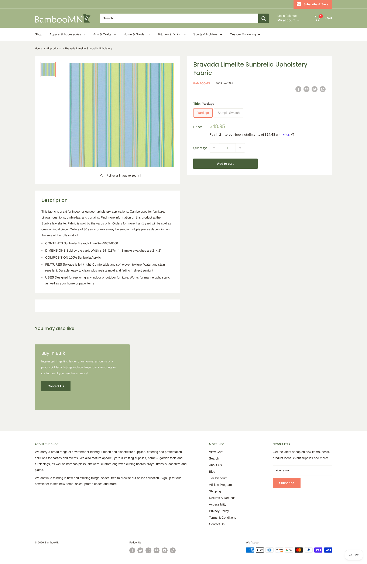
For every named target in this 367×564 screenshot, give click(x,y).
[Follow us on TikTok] (173, 550)
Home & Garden (134, 34)
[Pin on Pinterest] (306, 89)
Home (38, 48)
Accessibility (217, 504)
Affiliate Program (220, 484)
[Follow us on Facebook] (132, 550)
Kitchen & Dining (169, 34)
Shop (38, 34)
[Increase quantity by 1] (240, 147)
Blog (212, 471)
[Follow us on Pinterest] (157, 550)
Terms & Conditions (222, 517)
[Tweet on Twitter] (315, 89)
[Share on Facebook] (298, 89)
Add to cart (225, 163)
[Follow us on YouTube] (165, 550)
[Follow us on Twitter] (140, 550)
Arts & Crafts (102, 34)
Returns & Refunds (222, 498)
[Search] (263, 18)
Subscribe (286, 483)
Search (214, 458)
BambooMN (201, 83)
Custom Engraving (243, 34)
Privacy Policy (219, 511)
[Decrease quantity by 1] (214, 147)
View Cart (216, 452)
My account (286, 20)
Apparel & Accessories (65, 34)
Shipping (215, 491)
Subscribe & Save (315, 4)
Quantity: (200, 147)
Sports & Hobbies (205, 34)
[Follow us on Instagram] (148, 550)
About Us (215, 465)
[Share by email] (323, 89)
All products (53, 48)
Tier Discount (218, 478)
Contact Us (217, 524)
